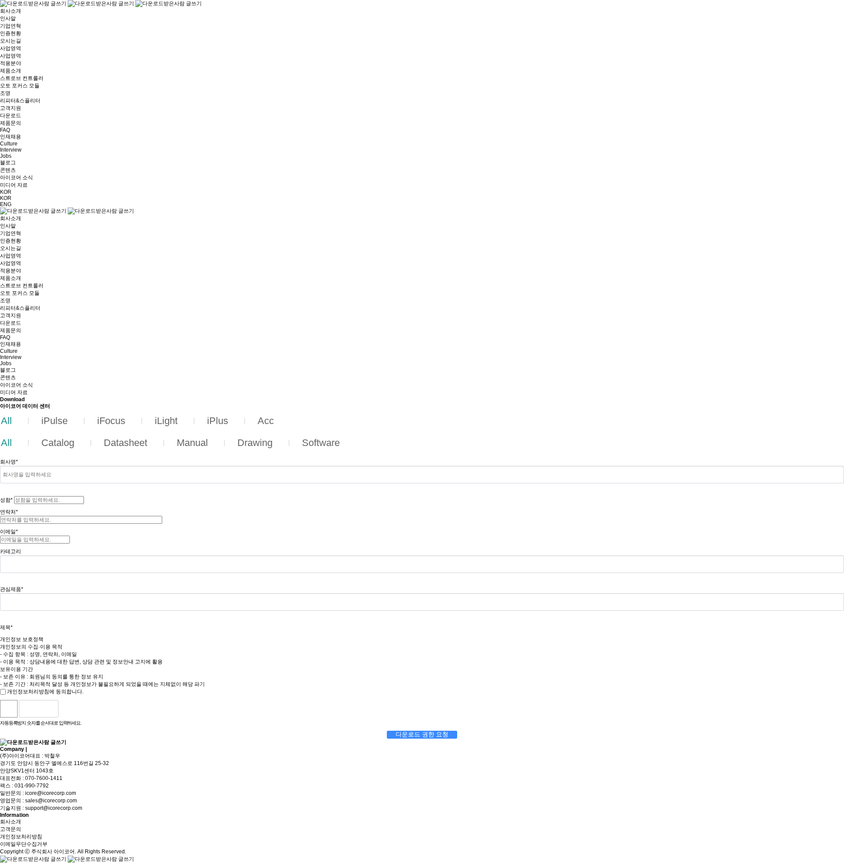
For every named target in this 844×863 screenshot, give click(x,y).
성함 (6, 500)
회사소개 (10, 822)
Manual (192, 442)
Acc (266, 420)
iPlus (217, 420)
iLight (166, 420)
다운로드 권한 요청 (422, 734)
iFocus (111, 420)
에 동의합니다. (45, 692)
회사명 (9, 462)
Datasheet (125, 442)
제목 (6, 627)
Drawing (255, 442)
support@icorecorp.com (53, 808)
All (6, 420)
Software (321, 442)
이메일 (9, 532)
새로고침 (87, 709)
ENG (5, 204)
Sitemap (38, 749)
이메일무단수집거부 (23, 844)
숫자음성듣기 (68, 709)
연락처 (9, 512)
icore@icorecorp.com (50, 793)
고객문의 (10, 829)
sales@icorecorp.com (51, 801)
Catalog (57, 442)
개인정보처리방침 (21, 837)
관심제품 (11, 589)
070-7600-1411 (43, 778)
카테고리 (10, 551)
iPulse (54, 420)
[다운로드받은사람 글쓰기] (101, 3)
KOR (5, 192)
